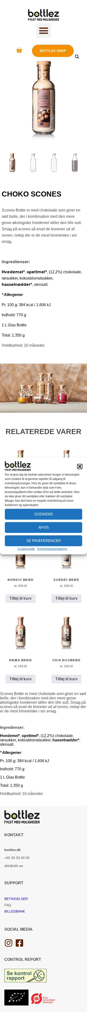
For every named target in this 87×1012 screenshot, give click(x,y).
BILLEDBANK (14, 911)
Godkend (43, 514)
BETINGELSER (16, 899)
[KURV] (19, 50)
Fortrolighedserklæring (52, 548)
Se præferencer (43, 541)
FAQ (7, 905)
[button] (79, 466)
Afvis (43, 527)
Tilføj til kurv (20, 598)
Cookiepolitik (26, 548)
